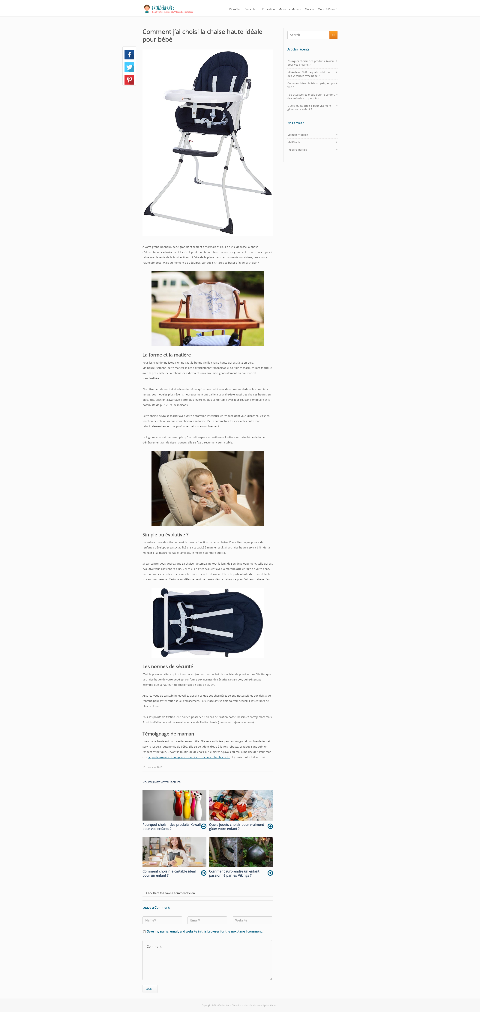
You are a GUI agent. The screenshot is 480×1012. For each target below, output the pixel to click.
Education (268, 9)
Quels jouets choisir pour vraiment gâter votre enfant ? (309, 107)
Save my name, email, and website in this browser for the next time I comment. (205, 931)
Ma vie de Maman (290, 9)
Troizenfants (225, 1005)
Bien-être (235, 9)
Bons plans (252, 9)
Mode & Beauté (327, 9)
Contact (274, 1005)
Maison (309, 9)
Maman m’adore (297, 135)
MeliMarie (293, 142)
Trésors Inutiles (297, 150)
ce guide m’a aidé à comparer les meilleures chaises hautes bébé (189, 757)
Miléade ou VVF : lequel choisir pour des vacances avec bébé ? (310, 74)
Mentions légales (261, 1005)
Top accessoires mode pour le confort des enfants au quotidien (311, 96)
